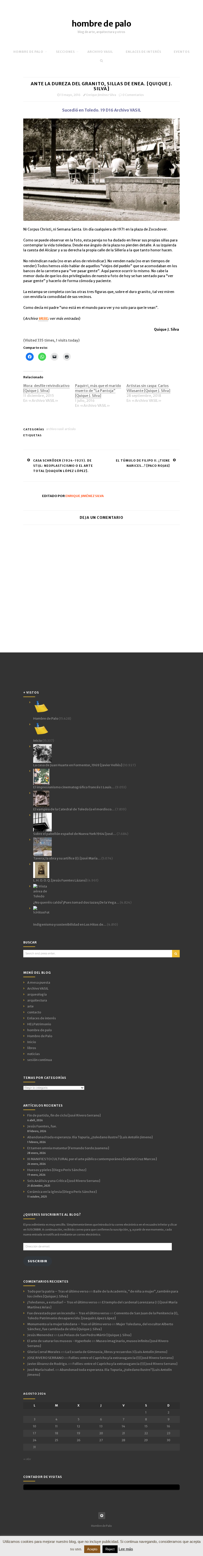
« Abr (27, 1459)
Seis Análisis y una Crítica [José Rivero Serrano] (63, 1181)
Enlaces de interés (143, 52)
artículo (70, 429)
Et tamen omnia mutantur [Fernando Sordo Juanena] (68, 1148)
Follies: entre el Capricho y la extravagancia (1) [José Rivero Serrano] (121, 1358)
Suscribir (37, 1261)
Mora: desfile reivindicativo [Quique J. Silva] (46, 388)
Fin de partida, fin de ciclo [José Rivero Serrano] (64, 1115)
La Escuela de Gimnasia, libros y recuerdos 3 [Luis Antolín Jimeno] (116, 1352)
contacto (34, 1012)
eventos (182, 52)
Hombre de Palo (28, 52)
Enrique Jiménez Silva (101, 95)
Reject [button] (110, 1549)
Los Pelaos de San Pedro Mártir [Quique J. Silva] (94, 1335)
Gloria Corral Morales (43, 1352)
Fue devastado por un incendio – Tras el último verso (68, 1313)
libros (31, 1048)
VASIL (43, 318)
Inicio (31, 1042)
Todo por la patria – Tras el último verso (57, 1291)
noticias (33, 1054)
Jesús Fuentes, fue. (42, 1126)
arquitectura (37, 1000)
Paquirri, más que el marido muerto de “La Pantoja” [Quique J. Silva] (98, 390)
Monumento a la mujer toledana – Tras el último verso (69, 1324)
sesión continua (39, 1060)
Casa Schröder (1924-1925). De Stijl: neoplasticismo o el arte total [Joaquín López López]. (63, 466)
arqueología (37, 994)
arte (30, 1006)
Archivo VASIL (55, 429)
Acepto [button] (92, 1549)
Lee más (126, 1549)
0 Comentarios (133, 95)
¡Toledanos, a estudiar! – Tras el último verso (62, 1302)
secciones (65, 52)
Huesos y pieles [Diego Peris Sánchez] (56, 1170)
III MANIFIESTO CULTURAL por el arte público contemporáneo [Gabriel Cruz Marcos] (92, 1159)
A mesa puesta (38, 982)
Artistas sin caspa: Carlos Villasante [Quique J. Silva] (148, 388)
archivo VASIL (100, 52)
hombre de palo (101, 24)
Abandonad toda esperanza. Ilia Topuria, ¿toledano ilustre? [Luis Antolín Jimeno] (90, 1137)
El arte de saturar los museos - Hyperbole (59, 1341)
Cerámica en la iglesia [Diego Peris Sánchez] (62, 1192)
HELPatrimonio (39, 1024)
